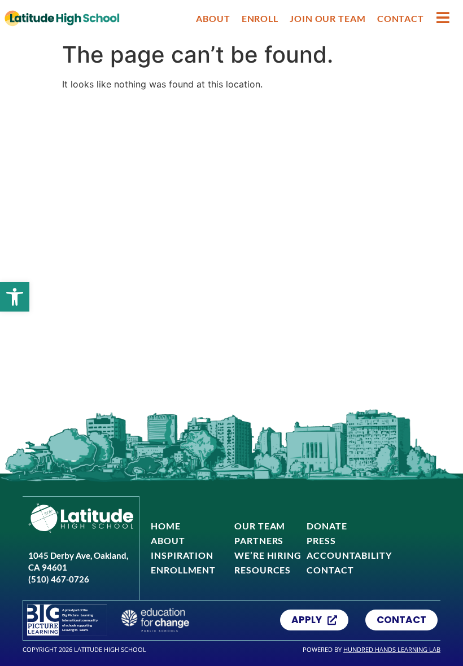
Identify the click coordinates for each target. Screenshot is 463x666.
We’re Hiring (268, 555)
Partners (258, 540)
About (168, 540)
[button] (14, 297)
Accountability (349, 555)
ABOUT (213, 18)
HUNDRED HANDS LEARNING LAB (391, 649)
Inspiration (182, 555)
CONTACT (400, 18)
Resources (262, 569)
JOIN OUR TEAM (328, 18)
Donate (327, 525)
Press (321, 540)
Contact (330, 569)
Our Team (259, 525)
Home (166, 525)
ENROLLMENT (183, 569)
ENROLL (260, 18)
